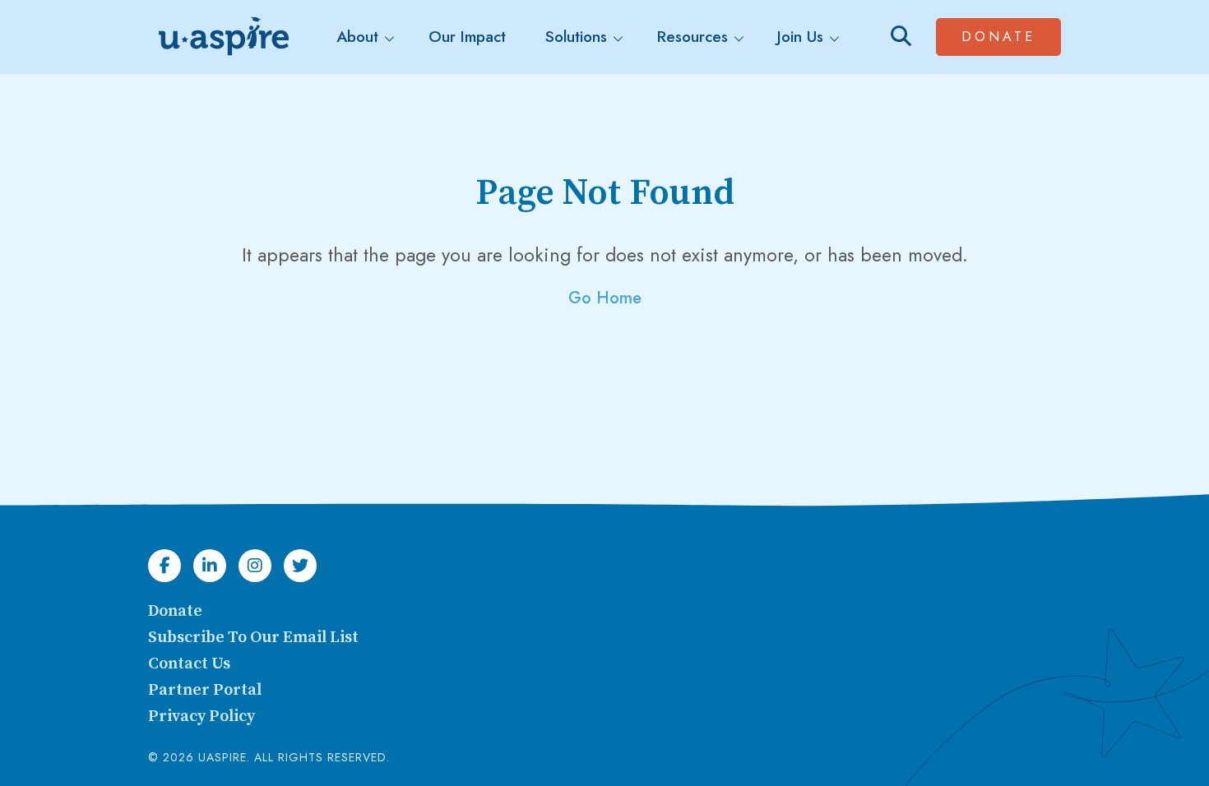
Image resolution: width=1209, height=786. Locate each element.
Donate (1011, 36)
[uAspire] (222, 37)
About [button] (357, 36)
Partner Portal (205, 690)
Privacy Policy (201, 716)
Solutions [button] (576, 36)
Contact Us (189, 664)
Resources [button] (692, 36)
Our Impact (467, 36)
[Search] (901, 37)
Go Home (605, 298)
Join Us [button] (800, 36)
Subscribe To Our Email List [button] (253, 637)
